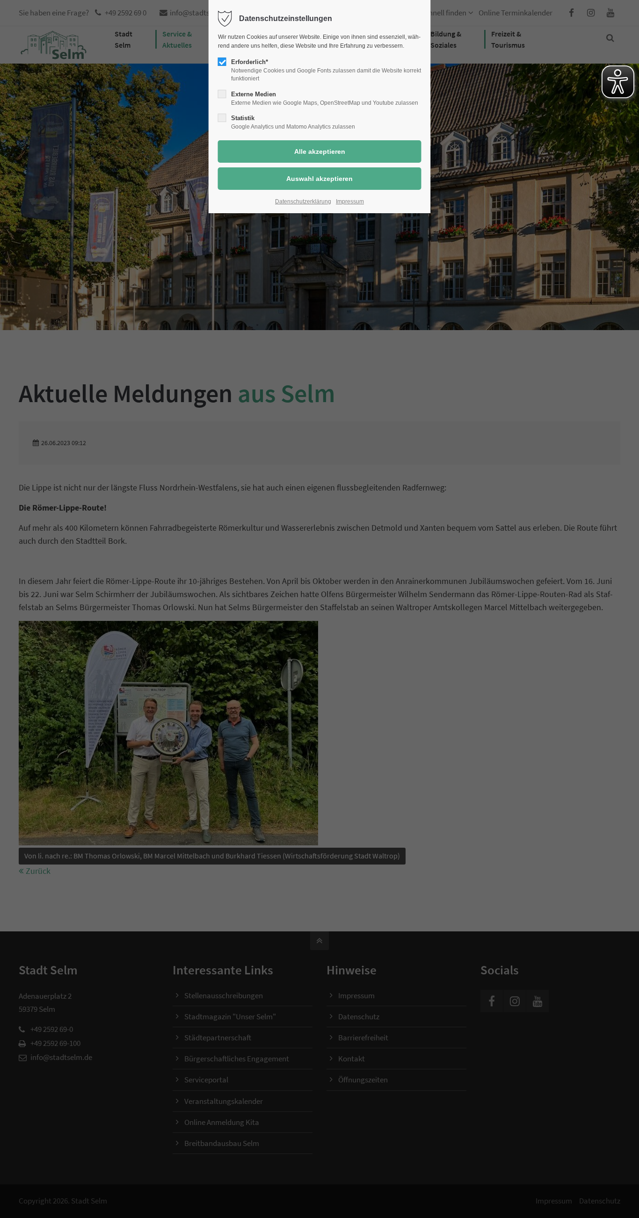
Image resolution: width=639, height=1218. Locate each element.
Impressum (350, 201)
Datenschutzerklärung (303, 201)
